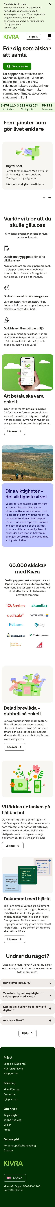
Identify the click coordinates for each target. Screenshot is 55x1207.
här (14, 27)
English (17, 1178)
